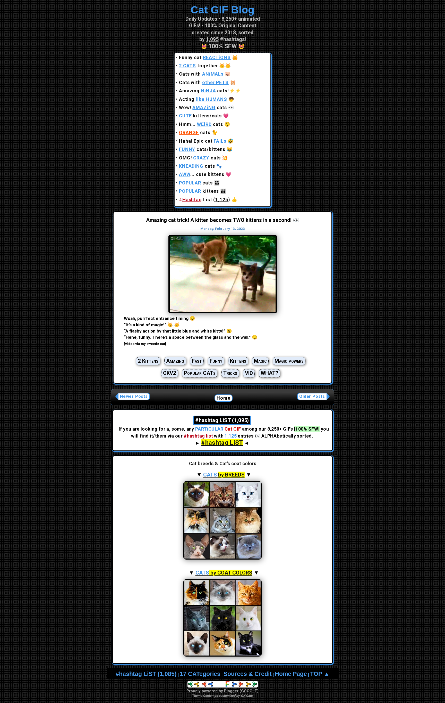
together (198, 65)
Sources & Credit (248, 674)
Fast (197, 361)
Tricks (230, 373)
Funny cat (205, 57)
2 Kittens (148, 361)
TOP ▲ (320, 674)
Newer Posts (134, 396)
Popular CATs (200, 373)
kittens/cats (200, 115)
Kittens (238, 361)
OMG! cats (200, 157)
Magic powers (289, 361)
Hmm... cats (201, 124)
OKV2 (169, 373)
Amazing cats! (204, 90)
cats (194, 132)
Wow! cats (203, 107)
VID (249, 373)
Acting (203, 99)
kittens (199, 191)
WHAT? (269, 373)
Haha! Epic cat (202, 141)
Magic (260, 361)
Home (224, 398)
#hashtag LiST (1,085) (146, 674)
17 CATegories (200, 674)
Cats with (201, 74)
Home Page (291, 674)
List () (204, 199)
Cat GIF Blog (222, 10)
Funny (216, 361)
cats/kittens (202, 149)
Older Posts (312, 396)
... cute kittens (201, 174)
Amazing (175, 361)
